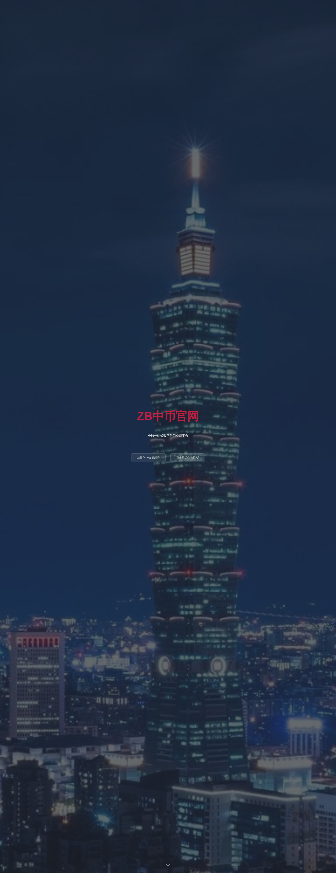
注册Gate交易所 (148, 457)
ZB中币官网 (168, 416)
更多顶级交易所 (187, 457)
